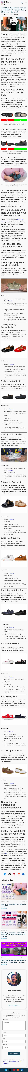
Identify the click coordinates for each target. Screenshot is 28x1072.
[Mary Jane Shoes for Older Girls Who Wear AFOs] (14, 899)
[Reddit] (18, 1070)
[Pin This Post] (14, 874)
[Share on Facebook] (5, 874)
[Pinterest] (14, 1070)
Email (4, 1038)
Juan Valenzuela (14, 991)
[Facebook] (6, 1070)
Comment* (5, 1019)
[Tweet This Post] (9, 874)
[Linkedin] (22, 1070)
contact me (4, 816)
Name (4, 1032)
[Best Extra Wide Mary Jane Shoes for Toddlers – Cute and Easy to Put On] (14, 955)
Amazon (10, 300)
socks (6, 853)
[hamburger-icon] (25, 3)
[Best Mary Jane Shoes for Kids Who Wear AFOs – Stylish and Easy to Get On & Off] (14, 928)
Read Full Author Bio (14, 1005)
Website (5, 1044)
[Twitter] (10, 1070)
